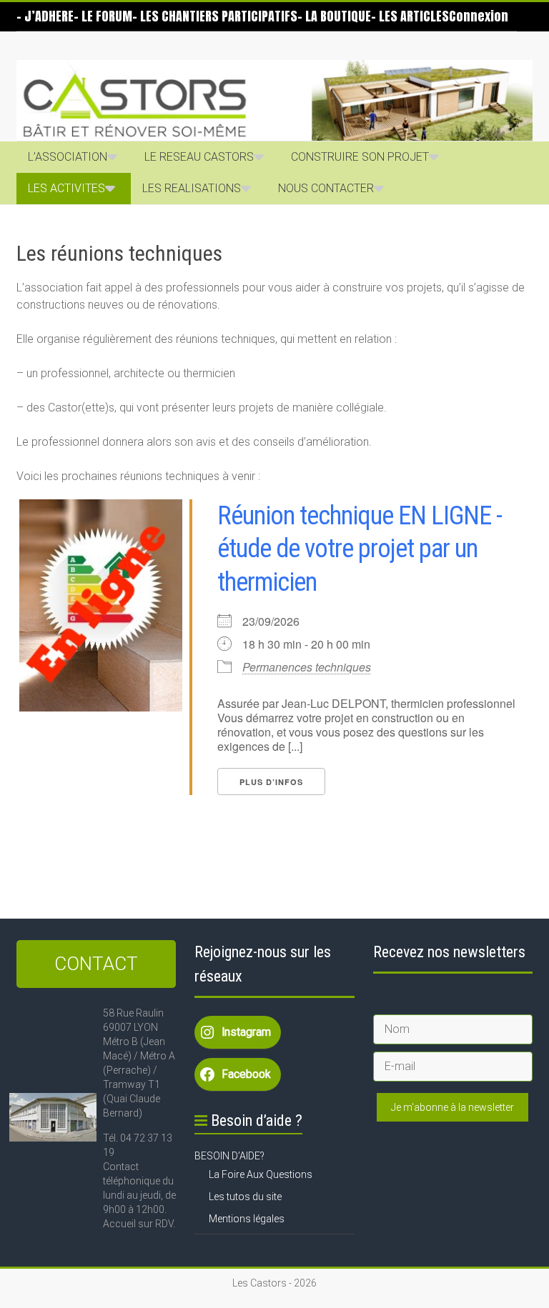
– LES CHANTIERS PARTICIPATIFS (214, 16)
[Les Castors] (274, 100)
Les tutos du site (245, 1196)
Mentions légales (247, 1218)
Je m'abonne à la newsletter (452, 1107)
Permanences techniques (306, 667)
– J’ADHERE (45, 16)
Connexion (478, 16)
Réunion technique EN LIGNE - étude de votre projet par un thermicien (359, 549)
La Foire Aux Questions (260, 1174)
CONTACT (96, 963)
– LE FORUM (103, 16)
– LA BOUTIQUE (334, 16)
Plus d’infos (271, 782)
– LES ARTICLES (410, 16)
